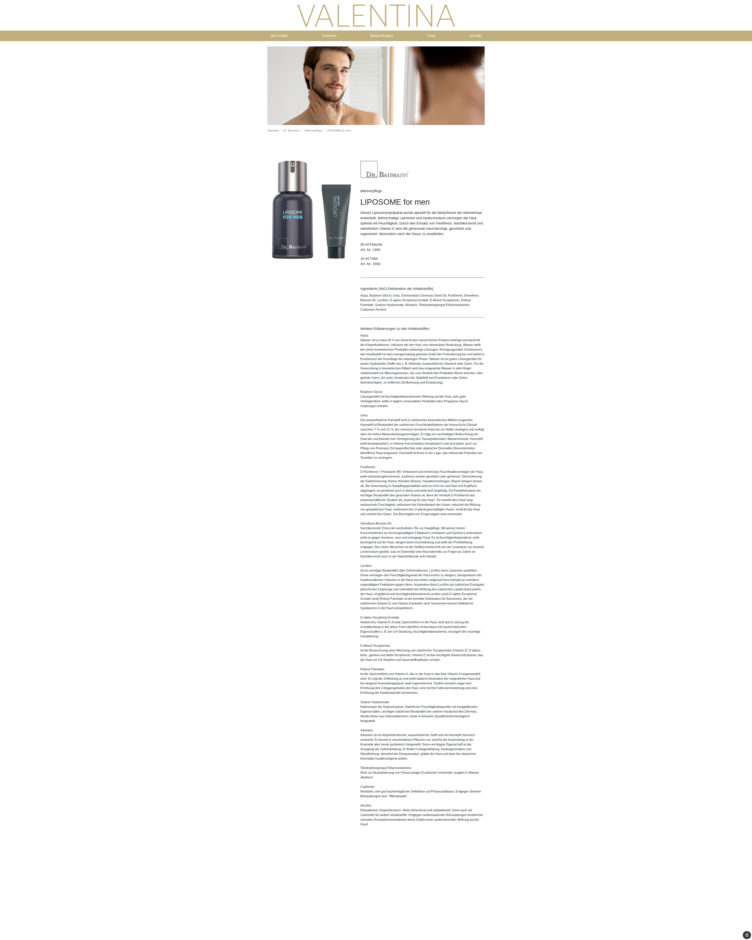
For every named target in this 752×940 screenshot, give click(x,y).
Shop (431, 36)
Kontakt (476, 36)
